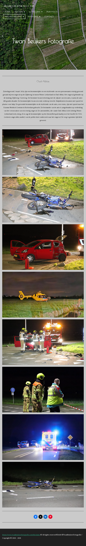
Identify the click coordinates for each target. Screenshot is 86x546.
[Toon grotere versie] (43, 152)
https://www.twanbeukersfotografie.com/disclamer (21, 535)
